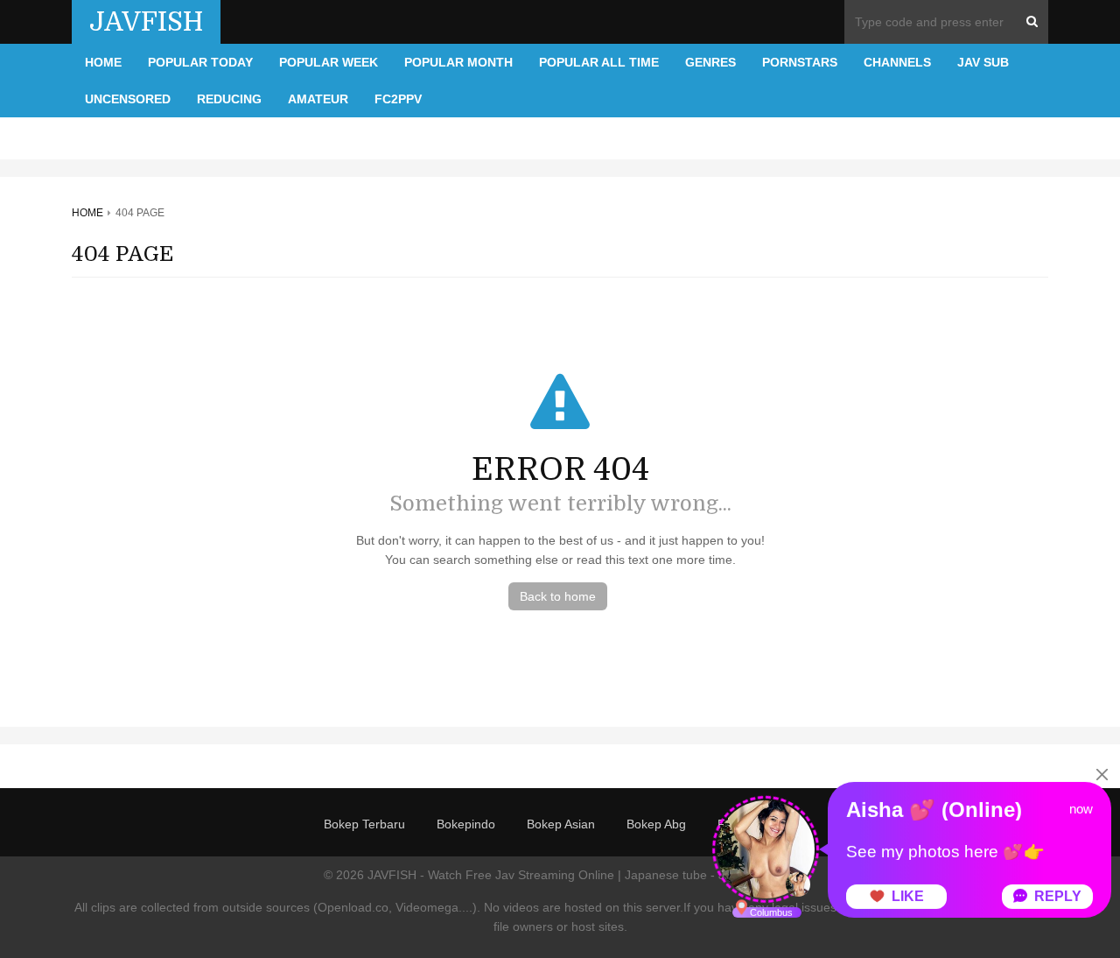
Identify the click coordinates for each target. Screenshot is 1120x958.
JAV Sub (983, 62)
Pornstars (799, 62)
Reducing (229, 99)
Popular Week (328, 62)
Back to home (558, 596)
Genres (710, 62)
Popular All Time (599, 62)
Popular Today (200, 62)
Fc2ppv (398, 99)
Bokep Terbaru (364, 824)
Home (103, 62)
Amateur (318, 99)
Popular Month (458, 62)
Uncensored (128, 99)
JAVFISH (146, 22)
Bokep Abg (656, 824)
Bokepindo (466, 824)
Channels (897, 62)
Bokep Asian (561, 824)
